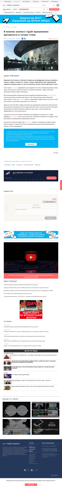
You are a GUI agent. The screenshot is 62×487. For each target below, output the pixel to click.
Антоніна (31, 462)
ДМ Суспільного (26, 1)
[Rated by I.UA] (27, 470)
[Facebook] (22, 38)
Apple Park (37, 164)
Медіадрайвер (54, 1)
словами (21, 99)
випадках (15, 88)
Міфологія (18, 12)
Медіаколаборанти (48, 12)
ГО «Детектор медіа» (33, 463)
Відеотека (31, 459)
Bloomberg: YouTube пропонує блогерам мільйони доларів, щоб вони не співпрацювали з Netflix (28, 290)
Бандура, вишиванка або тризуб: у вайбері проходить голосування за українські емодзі (26, 287)
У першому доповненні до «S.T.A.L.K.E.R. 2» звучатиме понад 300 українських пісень (25, 296)
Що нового (7, 9)
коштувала (28, 122)
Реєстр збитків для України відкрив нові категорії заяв (18, 293)
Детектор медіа (7, 1)
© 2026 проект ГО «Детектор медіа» (49, 448)
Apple (13, 164)
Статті (15, 9)
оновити (54, 199)
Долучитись (31, 144)
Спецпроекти (24, 9)
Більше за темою (10, 399)
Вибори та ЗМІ (32, 461)
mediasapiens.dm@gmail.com (51, 449)
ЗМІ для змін (35, 1)
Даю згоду (31, 484)
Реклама (31, 445)
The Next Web (51, 95)
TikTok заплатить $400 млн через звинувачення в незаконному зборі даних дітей (24, 341)
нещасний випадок (28, 164)
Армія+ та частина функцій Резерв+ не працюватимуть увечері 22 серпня (22, 345)
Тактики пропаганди (29, 12)
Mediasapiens (32, 455)
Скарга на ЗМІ (54, 9)
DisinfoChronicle (45, 1)
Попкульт (38, 12)
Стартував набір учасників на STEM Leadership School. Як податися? (21, 284)
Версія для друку (54, 38)
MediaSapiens (17, 1)
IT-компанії (8, 27)
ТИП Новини (7, 164)
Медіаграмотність (9, 12)
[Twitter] (25, 38)
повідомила (14, 116)
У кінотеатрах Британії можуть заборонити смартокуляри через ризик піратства (24, 336)
